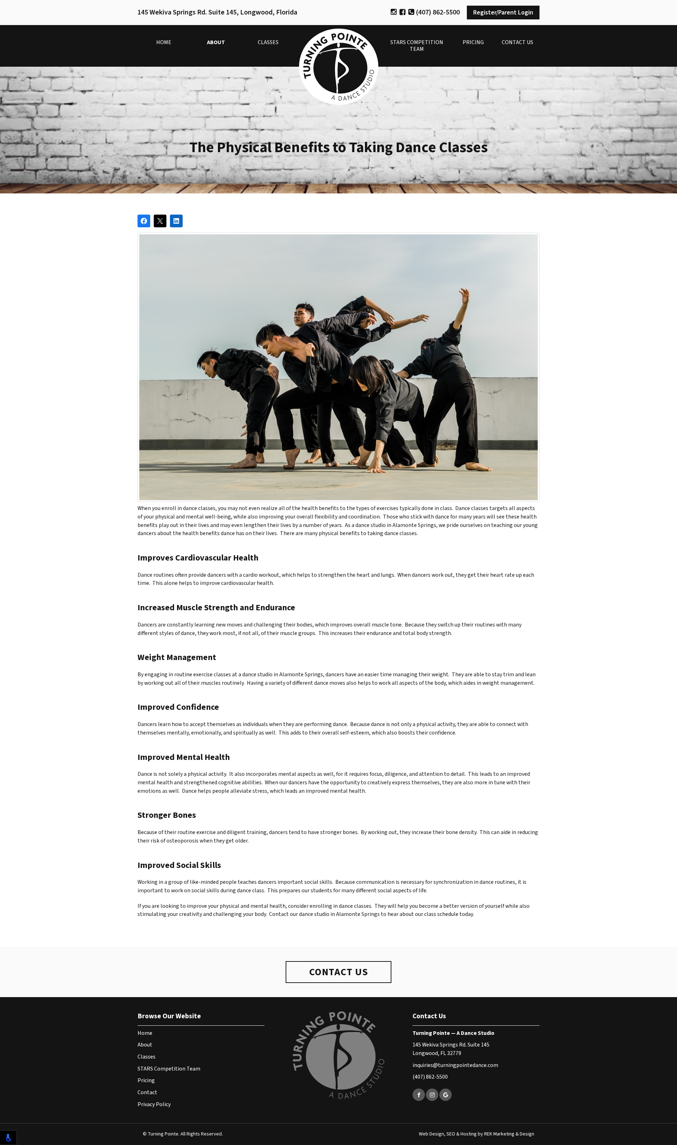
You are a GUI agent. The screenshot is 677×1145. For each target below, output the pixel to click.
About (216, 42)
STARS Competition (416, 45)
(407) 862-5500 (437, 12)
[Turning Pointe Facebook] (419, 1095)
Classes (268, 42)
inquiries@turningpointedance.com (455, 1065)
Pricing (473, 42)
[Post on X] (160, 221)
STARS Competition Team (169, 1069)
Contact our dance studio (299, 914)
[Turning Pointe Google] (445, 1095)
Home (163, 42)
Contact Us (517, 42)
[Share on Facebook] (144, 221)
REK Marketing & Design (509, 1134)
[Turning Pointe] (338, 67)
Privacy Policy (154, 1104)
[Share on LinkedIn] (176, 221)
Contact (147, 1092)
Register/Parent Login (503, 12)
